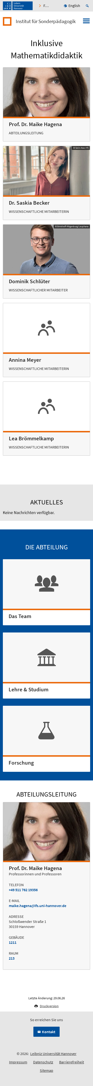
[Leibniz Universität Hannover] (18, 5)
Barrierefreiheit (71, 1062)
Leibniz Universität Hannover (53, 1053)
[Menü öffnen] (86, 22)
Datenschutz (43, 1062)
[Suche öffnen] (88, 5)
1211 (12, 942)
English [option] (74, 5)
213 (12, 958)
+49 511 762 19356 (23, 889)
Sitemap (46, 1070)
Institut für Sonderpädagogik (46, 21)
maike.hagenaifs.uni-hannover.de (37, 905)
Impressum (18, 1062)
